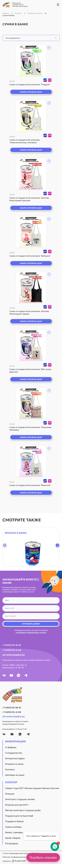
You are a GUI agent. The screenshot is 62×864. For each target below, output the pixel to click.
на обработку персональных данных (31, 632)
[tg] (25, 675)
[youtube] (11, 675)
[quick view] (31, 60)
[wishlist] (49, 48)
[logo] (31, 695)
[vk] (4, 675)
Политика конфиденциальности (15, 857)
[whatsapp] (18, 675)
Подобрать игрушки (43, 857)
